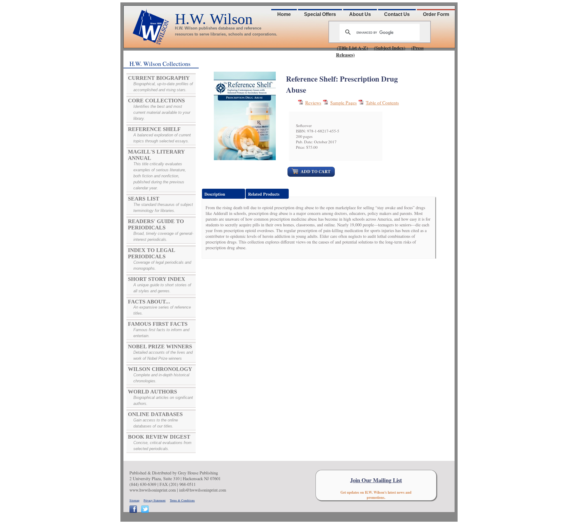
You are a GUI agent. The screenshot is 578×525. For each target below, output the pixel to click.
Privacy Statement (155, 500)
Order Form (436, 14)
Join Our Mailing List (376, 480)
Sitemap (134, 500)
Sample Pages (343, 103)
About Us (360, 14)
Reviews (313, 103)
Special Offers (320, 14)
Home (284, 14)
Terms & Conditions (182, 500)
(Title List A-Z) (352, 47)
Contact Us (397, 14)
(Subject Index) (389, 47)
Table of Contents (382, 103)
